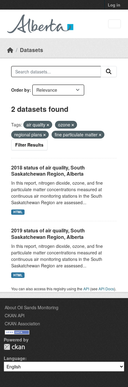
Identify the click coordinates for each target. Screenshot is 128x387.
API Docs (106, 288)
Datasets (31, 50)
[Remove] (48, 124)
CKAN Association (22, 323)
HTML (17, 211)
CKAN (14, 347)
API (86, 288)
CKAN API (15, 315)
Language (14, 358)
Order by (20, 90)
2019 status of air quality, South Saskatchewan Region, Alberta (48, 233)
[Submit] (109, 71)
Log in (114, 5)
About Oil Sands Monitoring (31, 307)
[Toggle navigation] (114, 24)
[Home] (10, 50)
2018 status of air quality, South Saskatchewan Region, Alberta (48, 171)
